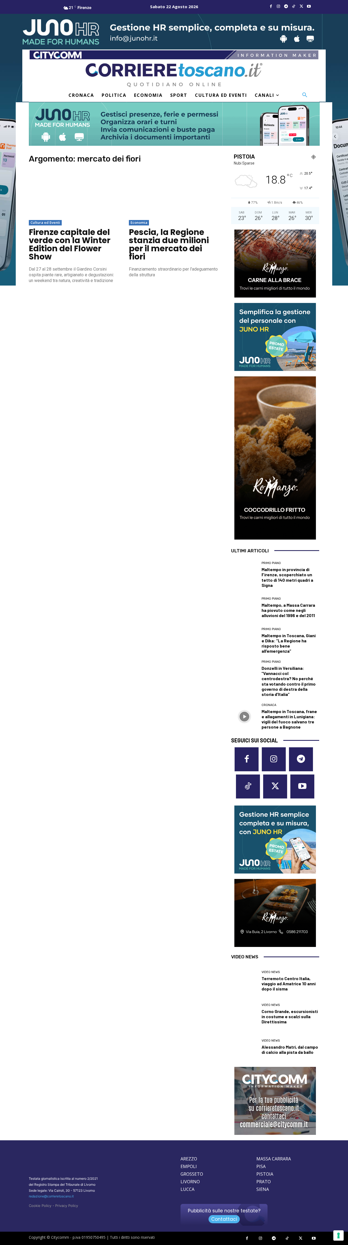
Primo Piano (271, 563)
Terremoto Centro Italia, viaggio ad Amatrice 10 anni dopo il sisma (289, 983)
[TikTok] (293, 6)
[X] (301, 6)
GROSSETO (192, 1174)
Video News (271, 972)
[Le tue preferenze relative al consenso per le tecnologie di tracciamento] (338, 1235)
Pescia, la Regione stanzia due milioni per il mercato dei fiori (169, 244)
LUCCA (187, 1189)
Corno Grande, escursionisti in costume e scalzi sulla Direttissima (290, 1016)
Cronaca (269, 705)
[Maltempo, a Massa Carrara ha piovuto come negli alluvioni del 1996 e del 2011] (244, 607)
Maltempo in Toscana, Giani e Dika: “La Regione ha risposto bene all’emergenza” (289, 643)
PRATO (263, 1182)
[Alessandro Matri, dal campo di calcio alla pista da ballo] (244, 1047)
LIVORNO (190, 1182)
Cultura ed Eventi (45, 222)
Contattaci (224, 1219)
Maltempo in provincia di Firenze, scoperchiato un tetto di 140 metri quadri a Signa (287, 577)
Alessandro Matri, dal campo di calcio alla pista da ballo (290, 1049)
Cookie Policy (40, 1205)
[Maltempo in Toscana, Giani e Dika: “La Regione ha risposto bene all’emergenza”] (244, 640)
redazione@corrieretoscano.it (51, 1196)
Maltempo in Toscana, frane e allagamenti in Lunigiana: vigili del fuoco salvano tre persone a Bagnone (289, 719)
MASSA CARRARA (273, 1159)
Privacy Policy (66, 1205)
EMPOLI (189, 1166)
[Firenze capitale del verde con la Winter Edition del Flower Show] (73, 194)
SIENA (262, 1189)
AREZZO (189, 1159)
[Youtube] (309, 6)
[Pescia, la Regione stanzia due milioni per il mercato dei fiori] (173, 194)
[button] (304, 95)
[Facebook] (271, 6)
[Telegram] (286, 6)
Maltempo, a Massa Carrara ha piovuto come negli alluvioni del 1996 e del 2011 (288, 610)
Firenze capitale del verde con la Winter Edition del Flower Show (69, 244)
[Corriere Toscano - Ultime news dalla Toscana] (174, 75)
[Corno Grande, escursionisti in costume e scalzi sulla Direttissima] (244, 1014)
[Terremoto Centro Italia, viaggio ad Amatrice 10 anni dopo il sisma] (244, 981)
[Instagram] (278, 6)
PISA (261, 1166)
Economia (138, 222)
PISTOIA (264, 1174)
